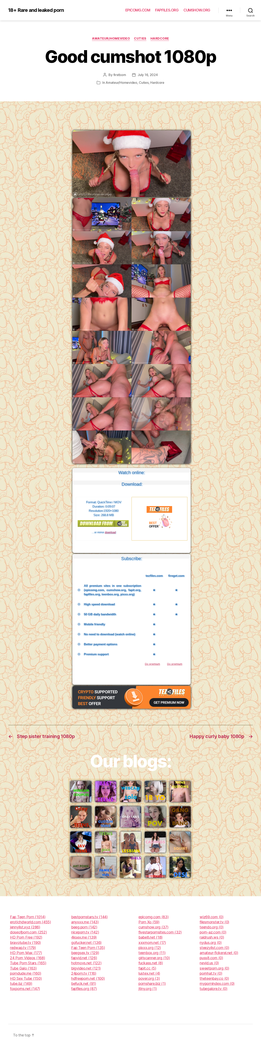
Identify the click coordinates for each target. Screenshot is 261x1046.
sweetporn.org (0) (214, 968)
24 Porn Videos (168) (27, 958)
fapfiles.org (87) (84, 988)
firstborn (119, 75)
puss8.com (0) (211, 958)
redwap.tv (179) (23, 948)
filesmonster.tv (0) (214, 922)
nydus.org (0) (211, 942)
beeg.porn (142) (84, 927)
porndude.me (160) (25, 973)
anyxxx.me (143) (85, 922)
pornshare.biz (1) (152, 983)
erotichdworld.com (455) (30, 922)
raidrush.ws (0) (212, 937)
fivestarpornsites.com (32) (160, 932)
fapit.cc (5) (147, 968)
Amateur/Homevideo (111, 38)
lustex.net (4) (149, 973)
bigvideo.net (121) (86, 968)
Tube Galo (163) (23, 968)
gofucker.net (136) (86, 942)
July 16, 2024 (148, 75)
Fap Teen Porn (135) (88, 948)
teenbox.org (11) (152, 953)
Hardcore (159, 38)
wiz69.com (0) (211, 917)
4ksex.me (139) (84, 937)
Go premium (152, 663)
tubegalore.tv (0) (213, 988)
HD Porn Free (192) (26, 937)
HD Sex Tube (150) (26, 978)
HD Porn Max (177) (26, 953)
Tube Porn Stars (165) (28, 963)
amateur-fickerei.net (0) (219, 953)
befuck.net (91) (83, 983)
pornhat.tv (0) (211, 973)
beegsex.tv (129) (85, 953)
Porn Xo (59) (148, 922)
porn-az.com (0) (213, 932)
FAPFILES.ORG (166, 10)
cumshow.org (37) (153, 927)
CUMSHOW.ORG (197, 10)
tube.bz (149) (21, 983)
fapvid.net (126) (84, 958)
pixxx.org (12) (149, 948)
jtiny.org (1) (147, 988)
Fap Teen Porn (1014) (27, 917)
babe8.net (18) (150, 937)
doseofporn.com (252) (28, 932)
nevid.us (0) (209, 963)
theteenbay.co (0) (214, 978)
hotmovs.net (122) (86, 963)
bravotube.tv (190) (25, 942)
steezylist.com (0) (214, 948)
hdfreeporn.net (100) (88, 978)
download (110, 532)
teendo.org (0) (211, 927)
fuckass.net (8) (150, 963)
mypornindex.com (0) (217, 983)
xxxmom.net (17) (152, 942)
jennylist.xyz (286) (25, 927)
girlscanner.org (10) (154, 958)
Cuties (140, 38)
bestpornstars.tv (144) (89, 917)
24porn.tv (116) (83, 973)
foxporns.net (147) (25, 988)
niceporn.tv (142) (85, 932)
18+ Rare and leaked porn (36, 10)
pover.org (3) (149, 978)
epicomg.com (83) (153, 917)
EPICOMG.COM (137, 10)
